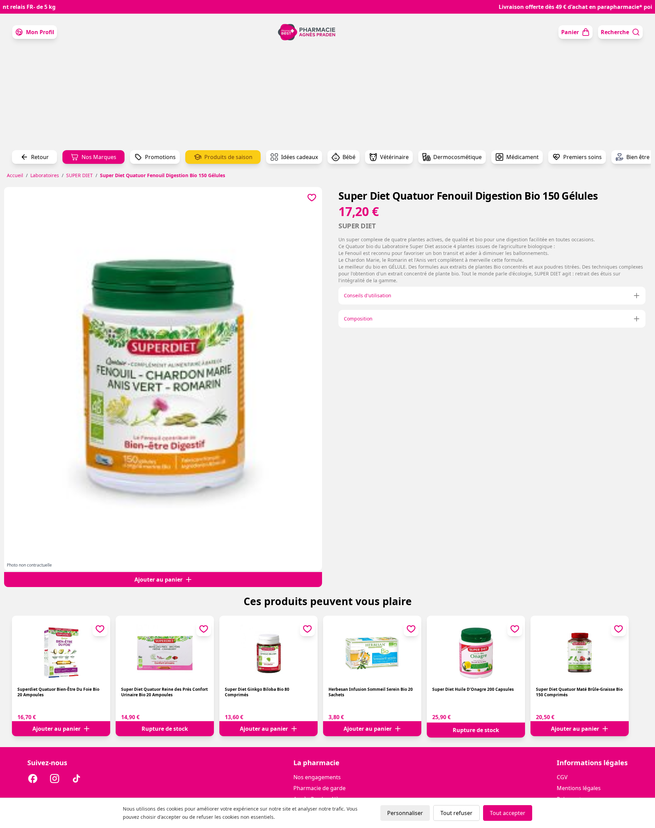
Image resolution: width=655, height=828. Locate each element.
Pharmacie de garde (319, 788)
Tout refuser (456, 813)
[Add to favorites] (311, 197)
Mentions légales (579, 788)
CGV (562, 777)
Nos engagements (317, 777)
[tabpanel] (163, 376)
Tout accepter (507, 813)
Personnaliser (405, 813)
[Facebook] (32, 779)
